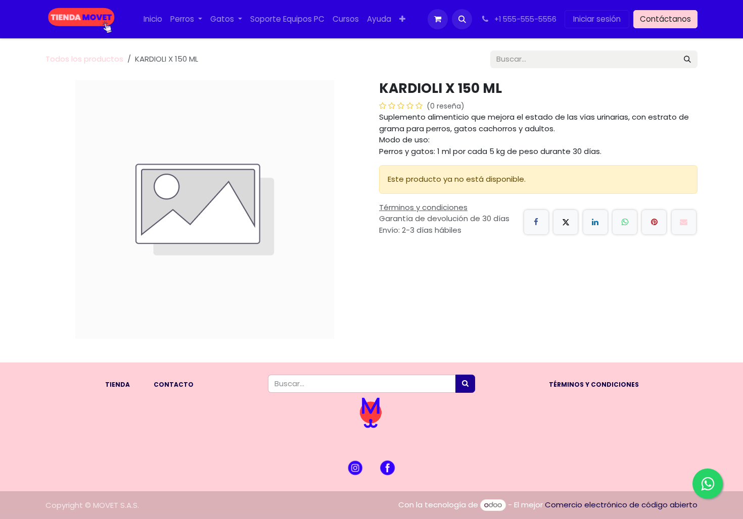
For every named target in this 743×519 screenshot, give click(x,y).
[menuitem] (153, 19)
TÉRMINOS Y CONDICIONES (594, 384)
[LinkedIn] (595, 222)
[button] (462, 19)
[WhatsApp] (625, 222)
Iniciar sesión (597, 19)
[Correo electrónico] (684, 222)
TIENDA (117, 384)
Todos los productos (84, 59)
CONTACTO (174, 384)
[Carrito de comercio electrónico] (438, 19)
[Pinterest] (654, 222)
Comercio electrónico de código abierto (621, 504)
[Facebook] (536, 222)
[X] (565, 222)
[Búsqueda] (687, 59)
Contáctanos (665, 19)
